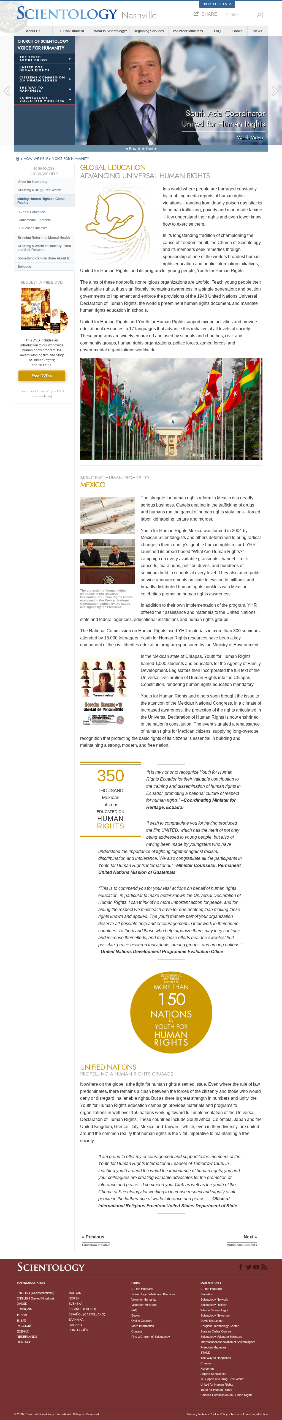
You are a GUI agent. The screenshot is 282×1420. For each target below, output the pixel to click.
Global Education (32, 212)
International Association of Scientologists (227, 1342)
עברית (22, 1315)
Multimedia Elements (35, 220)
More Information (142, 1326)
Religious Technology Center (219, 1326)
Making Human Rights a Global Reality (41, 201)
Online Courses (141, 1320)
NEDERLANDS (27, 1336)
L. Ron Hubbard (72, 31)
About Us (33, 31)
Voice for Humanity (32, 182)
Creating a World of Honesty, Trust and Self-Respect (44, 248)
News (257, 31)
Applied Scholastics (213, 1373)
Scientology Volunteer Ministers (221, 1336)
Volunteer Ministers (188, 31)
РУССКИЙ (24, 1326)
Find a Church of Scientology (150, 1336)
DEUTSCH (24, 1342)
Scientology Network (214, 1299)
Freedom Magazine (213, 1347)
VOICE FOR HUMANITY (70, 158)
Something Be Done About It (43, 258)
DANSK (22, 1303)
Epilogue (24, 267)
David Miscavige (211, 1320)
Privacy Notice (197, 1414)
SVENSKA (75, 1303)
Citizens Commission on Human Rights (226, 1395)
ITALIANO (75, 1324)
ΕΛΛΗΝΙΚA (76, 1319)
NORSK (74, 1298)
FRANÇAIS (24, 1308)
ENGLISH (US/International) (35, 1293)
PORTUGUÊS (78, 1330)
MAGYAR (75, 1293)
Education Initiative (33, 228)
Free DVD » (42, 376)
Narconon (207, 1368)
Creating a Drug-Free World (39, 190)
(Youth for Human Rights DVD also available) (42, 394)
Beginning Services (149, 31)
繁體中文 (23, 1331)
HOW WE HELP (36, 158)
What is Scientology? (110, 31)
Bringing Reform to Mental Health (44, 238)
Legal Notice (259, 1414)
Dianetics (206, 1294)
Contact (136, 1331)
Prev (132, 148)
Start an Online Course (215, 1331)
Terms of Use (240, 1414)
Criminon (206, 1363)
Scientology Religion (213, 1304)
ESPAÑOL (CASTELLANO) (87, 1314)
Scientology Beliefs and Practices (153, 1294)
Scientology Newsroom (215, 1315)
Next (149, 148)
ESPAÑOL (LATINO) (82, 1308)
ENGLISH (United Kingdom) (35, 1298)
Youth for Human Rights (216, 1389)
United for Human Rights (216, 1384)
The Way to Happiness (215, 1357)
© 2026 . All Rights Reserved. (57, 1414)
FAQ (217, 31)
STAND (205, 1352)
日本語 (21, 1320)
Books (237, 31)
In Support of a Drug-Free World (221, 1379)
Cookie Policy (219, 1414)
